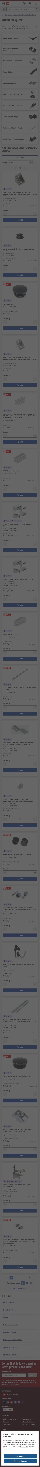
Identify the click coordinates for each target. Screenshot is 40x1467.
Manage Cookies (20, 1461)
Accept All (20, 1456)
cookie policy (24, 1447)
